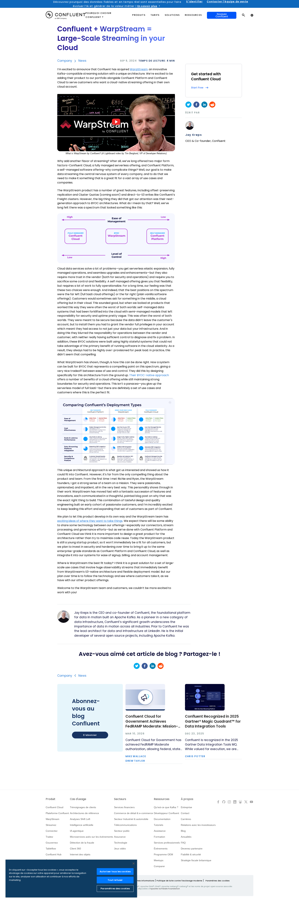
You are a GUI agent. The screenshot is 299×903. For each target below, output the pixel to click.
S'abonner (90, 735)
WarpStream (52, 819)
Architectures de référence (84, 813)
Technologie (120, 842)
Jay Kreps (193, 134)
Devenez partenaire (191, 848)
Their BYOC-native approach (149, 375)
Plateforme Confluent (57, 813)
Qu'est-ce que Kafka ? (166, 807)
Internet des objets (80, 854)
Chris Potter (195, 756)
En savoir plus (147, 6)
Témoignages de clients (83, 807)
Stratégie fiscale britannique (196, 860)
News (82, 61)
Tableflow (51, 848)
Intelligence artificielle (81, 825)
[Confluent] (65, 15)
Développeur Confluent (166, 813)
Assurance (120, 836)
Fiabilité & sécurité (191, 854)
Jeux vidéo (120, 848)
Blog (183, 830)
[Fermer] (134, 863)
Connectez (51, 830)
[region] (71, 878)
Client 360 (75, 848)
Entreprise (186, 807)
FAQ (183, 842)
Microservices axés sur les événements (91, 836)
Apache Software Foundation (165, 888)
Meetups (158, 860)
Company (64, 61)
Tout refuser (115, 880)
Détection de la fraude (82, 842)
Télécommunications (125, 825)
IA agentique (77, 830)
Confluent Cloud (54, 807)
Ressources (161, 799)
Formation (159, 836)
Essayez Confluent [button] (221, 15)
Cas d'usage (78, 799)
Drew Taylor (135, 760)
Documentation (162, 819)
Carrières (186, 819)
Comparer (159, 866)
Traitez (49, 836)
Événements (160, 848)
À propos (187, 799)
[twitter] (188, 104)
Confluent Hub (53, 854)
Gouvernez (52, 842)
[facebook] (196, 104)
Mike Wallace (135, 756)
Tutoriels (158, 825)
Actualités (186, 836)
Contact (185, 813)
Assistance (160, 830)
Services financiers (124, 807)
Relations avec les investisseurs (198, 825)
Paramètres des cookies (218, 880)
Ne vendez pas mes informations (138, 880)
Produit (50, 799)
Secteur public (122, 830)
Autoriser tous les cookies (115, 871)
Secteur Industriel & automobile (131, 819)
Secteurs (120, 799)
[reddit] (212, 104)
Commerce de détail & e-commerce (133, 813)
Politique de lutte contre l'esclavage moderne (179, 880)
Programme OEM (163, 854)
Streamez (51, 825)
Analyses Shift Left (80, 819)
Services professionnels (167, 842)
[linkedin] (204, 104)
